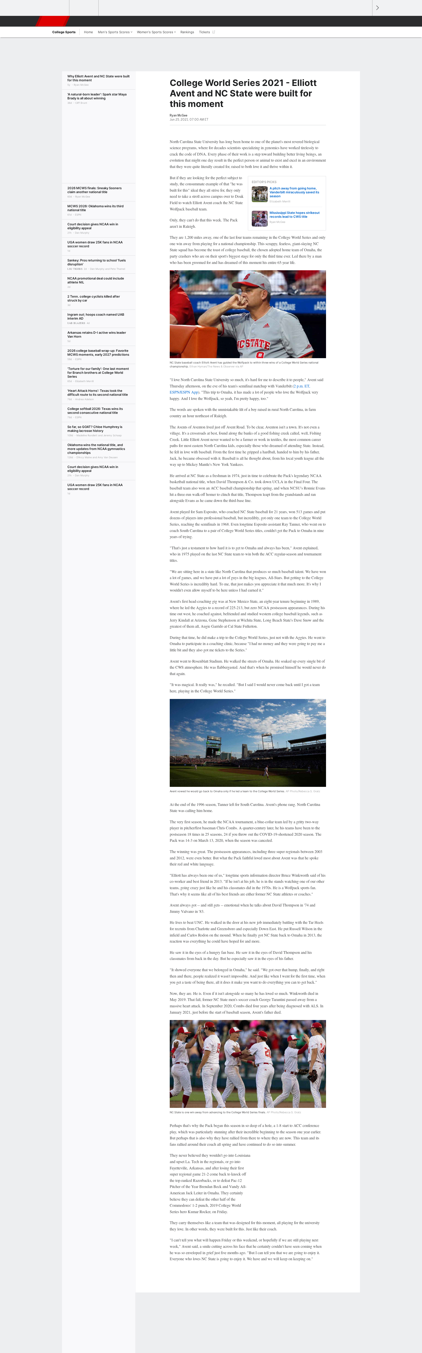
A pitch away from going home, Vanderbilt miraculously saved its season (294, 192)
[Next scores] (377, 8)
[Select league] (54, 8)
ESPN (53, 21)
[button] (366, 21)
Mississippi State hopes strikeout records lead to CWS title (295, 215)
